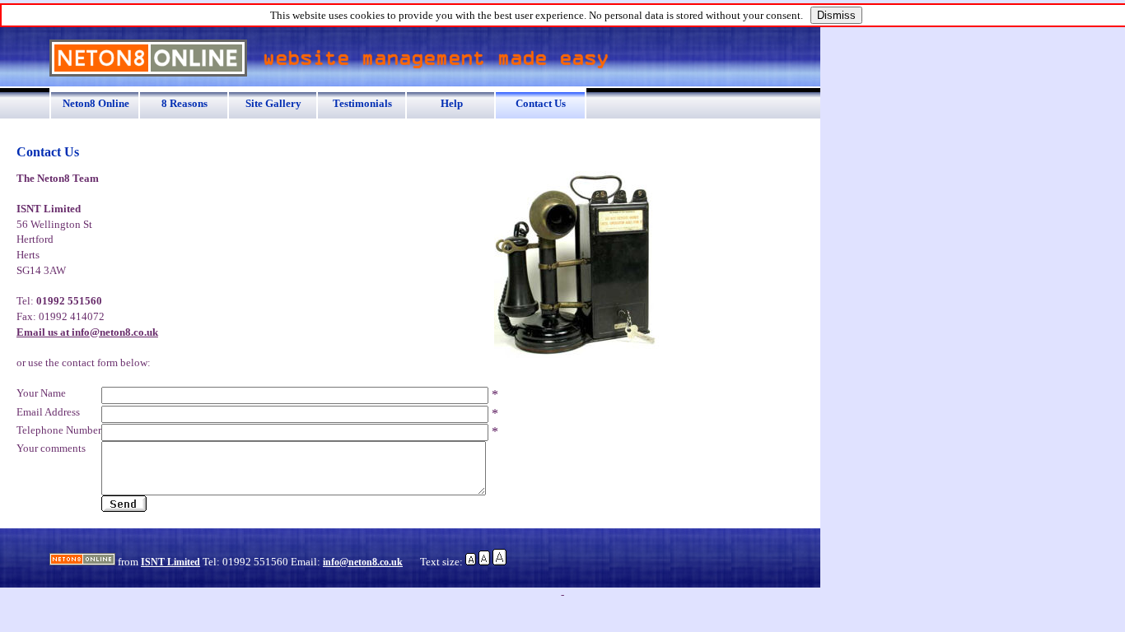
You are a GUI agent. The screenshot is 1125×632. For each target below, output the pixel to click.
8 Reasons (184, 103)
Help (452, 103)
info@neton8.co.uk (363, 562)
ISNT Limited (170, 562)
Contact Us (541, 103)
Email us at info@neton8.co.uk (87, 332)
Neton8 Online (96, 103)
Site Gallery (273, 103)
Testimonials (362, 103)
